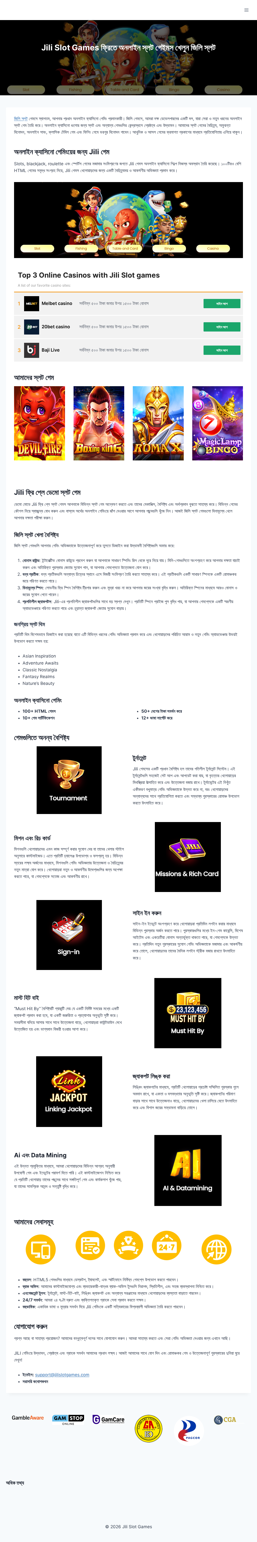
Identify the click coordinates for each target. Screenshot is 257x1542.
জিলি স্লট (21, 118)
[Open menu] (246, 10)
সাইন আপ (222, 303)
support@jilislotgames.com (62, 1374)
